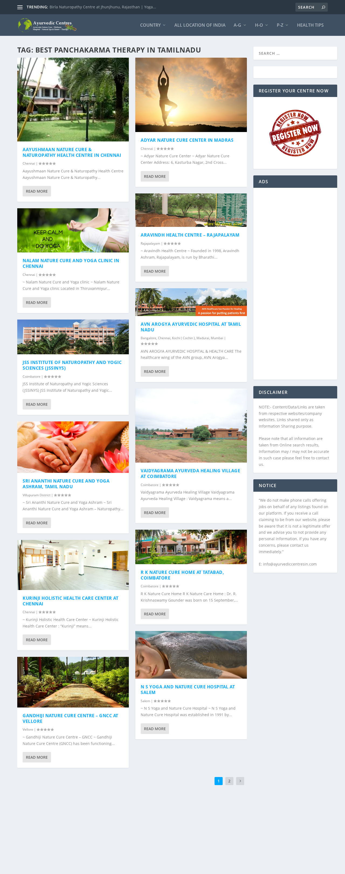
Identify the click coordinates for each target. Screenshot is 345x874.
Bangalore (148, 338)
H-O (259, 25)
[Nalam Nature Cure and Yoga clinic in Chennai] (73, 230)
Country (150, 25)
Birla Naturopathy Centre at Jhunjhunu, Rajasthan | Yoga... (103, 6)
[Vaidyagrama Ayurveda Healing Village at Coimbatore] (191, 426)
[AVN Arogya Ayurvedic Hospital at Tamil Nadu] (191, 302)
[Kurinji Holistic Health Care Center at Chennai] (73, 565)
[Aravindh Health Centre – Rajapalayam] (191, 210)
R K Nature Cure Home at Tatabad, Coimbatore (182, 575)
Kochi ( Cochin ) (183, 338)
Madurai (202, 338)
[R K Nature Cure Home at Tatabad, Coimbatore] (191, 547)
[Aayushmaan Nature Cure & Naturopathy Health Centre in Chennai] (73, 99)
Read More (37, 191)
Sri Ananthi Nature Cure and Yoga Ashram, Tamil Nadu (66, 484)
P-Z (280, 25)
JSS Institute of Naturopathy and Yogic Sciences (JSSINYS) (72, 365)
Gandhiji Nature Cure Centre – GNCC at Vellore (70, 718)
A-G (237, 25)
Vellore (28, 729)
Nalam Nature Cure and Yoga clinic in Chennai (71, 263)
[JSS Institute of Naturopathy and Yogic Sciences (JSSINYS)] (73, 337)
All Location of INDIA (200, 25)
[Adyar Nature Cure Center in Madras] (191, 95)
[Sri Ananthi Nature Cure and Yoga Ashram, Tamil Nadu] (73, 447)
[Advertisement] (295, 287)
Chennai (29, 163)
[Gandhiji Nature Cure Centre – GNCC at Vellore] (73, 682)
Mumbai (217, 338)
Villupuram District (36, 495)
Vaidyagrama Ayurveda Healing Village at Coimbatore (190, 473)
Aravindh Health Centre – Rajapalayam (190, 235)
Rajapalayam (150, 243)
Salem (145, 701)
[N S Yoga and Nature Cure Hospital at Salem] (191, 655)
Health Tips (310, 25)
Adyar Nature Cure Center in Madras (187, 140)
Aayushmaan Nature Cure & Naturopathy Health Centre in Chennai (72, 152)
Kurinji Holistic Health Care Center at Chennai (70, 601)
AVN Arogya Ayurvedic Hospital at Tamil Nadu (191, 327)
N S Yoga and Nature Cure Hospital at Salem (188, 689)
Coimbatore (31, 376)
